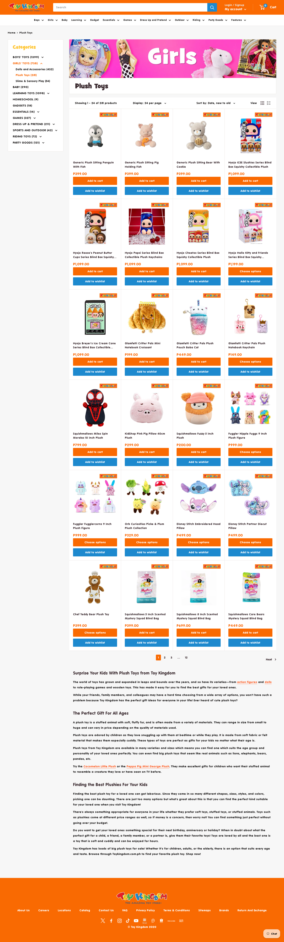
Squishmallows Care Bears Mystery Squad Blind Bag (246, 616)
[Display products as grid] (262, 103)
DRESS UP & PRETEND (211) (32, 124)
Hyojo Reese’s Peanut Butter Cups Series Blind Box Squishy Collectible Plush (93, 255)
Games (127, 20)
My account (234, 9)
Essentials (109, 20)
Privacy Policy (145, 910)
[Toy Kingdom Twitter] (103, 920)
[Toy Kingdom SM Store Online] (144, 921)
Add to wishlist (95, 190)
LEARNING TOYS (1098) (29, 93)
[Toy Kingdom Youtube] (136, 920)
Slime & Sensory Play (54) (33, 81)
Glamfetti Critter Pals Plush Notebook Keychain (246, 345)
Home (11, 32)
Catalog (84, 910)
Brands (224, 910)
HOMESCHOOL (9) (25, 99)
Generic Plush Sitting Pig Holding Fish (142, 164)
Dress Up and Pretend (153, 20)
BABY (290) (20, 87)
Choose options (250, 271)
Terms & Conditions (176, 910)
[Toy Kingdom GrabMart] (181, 920)
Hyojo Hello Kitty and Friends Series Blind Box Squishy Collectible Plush (248, 255)
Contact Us (106, 910)
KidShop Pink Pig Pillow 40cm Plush (145, 435)
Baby (64, 20)
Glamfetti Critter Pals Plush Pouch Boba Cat (195, 345)
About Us (23, 910)
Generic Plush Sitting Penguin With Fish (93, 164)
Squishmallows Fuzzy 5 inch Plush (195, 435)
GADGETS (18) (22, 105)
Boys (37, 20)
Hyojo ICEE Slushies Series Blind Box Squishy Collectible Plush (249, 164)
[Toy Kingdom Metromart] (153, 920)
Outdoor (180, 20)
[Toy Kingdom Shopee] (161, 920)
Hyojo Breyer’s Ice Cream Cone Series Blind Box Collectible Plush (94, 346)
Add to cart (95, 180)
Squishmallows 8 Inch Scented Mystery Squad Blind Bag (197, 616)
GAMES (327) (22, 118)
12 (186, 657)
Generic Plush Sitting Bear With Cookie (198, 164)
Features (236, 20)
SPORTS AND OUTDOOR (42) (33, 130)
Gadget (94, 20)
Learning (76, 20)
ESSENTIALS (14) (24, 111)
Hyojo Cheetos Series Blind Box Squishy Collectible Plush (198, 255)
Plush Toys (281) (26, 75)
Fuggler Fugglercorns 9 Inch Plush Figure (92, 526)
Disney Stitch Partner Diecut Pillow (247, 526)
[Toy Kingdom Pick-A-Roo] (171, 922)
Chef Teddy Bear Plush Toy (91, 614)
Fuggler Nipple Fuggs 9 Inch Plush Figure (247, 435)
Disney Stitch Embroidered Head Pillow (198, 526)
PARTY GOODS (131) (27, 142)
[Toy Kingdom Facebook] (111, 920)
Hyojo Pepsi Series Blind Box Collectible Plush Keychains (144, 255)
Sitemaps (204, 910)
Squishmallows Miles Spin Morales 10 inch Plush (90, 435)
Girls (51, 20)
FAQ (125, 910)
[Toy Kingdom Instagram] (119, 920)
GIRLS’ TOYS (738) (26, 63)
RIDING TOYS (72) (25, 136)
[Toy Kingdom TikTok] (128, 920)
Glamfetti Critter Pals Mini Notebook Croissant (142, 345)
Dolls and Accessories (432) (35, 69)
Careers (43, 910)
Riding (196, 20)
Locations (64, 910)
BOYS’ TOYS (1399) (26, 57)
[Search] (212, 7)
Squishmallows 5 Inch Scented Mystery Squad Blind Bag (145, 616)
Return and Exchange (252, 910)
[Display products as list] (268, 103)
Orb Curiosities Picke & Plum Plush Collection (144, 526)
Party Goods (215, 20)
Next (269, 659)
